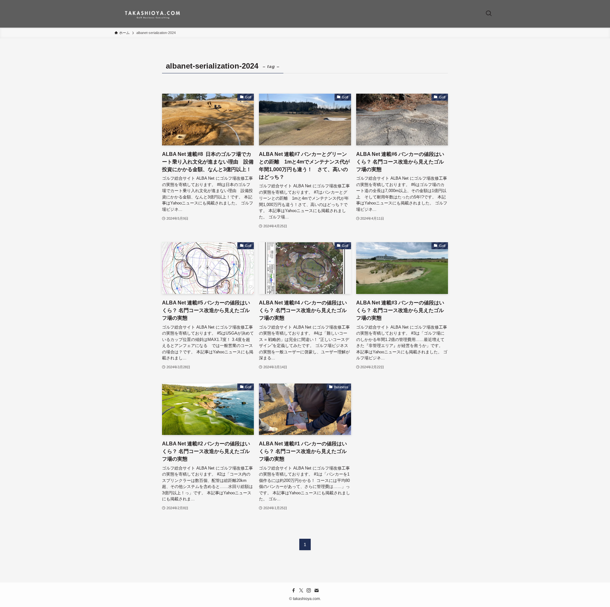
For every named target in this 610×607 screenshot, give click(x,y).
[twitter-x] (301, 590)
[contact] (316, 590)
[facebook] (293, 590)
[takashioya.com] (153, 14)
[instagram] (309, 590)
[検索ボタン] (489, 14)
